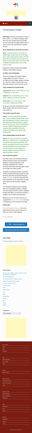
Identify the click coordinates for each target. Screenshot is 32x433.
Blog (3, 404)
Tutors (3, 385)
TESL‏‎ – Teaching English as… (16, 224)
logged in (11, 241)
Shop (3, 346)
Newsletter (4, 419)
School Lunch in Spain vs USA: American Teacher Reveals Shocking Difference (15, 273)
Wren (4, 294)
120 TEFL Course (6, 381)
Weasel (4, 305)
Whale (4, 303)
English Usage (5, 393)
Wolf (4, 300)
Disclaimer (4, 406)
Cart (3, 349)
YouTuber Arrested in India (9, 283)
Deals (3, 410)
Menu (6, 23)
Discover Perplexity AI (8, 276)
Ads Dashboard (6, 359)
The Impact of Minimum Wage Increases (12, 279)
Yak (4, 292)
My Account (5, 344)
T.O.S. (4, 423)
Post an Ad (5, 362)
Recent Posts (5, 372)
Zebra (4, 287)
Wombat (5, 298)
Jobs (3, 364)
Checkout (4, 351)
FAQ (3, 408)
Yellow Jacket (6, 290)
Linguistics (10, 216)
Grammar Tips (5, 391)
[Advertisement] (16, 13)
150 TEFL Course (6, 383)
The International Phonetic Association (17, 230)
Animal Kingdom (7, 285)
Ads (3, 357)
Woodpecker (6, 296)
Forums (4, 370)
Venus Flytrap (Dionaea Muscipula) (11, 281)
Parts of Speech (6, 396)
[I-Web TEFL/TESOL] (16, 5)
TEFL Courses (5, 378)
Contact (4, 417)
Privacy (4, 421)
